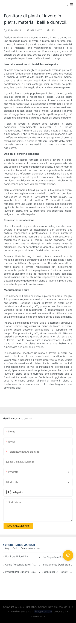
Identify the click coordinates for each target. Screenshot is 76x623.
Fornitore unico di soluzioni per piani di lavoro (18, 556)
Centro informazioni (30, 548)
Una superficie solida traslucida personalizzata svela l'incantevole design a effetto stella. (57, 557)
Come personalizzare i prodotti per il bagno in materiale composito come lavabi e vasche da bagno (21, 564)
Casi (15, 548)
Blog (6, 548)
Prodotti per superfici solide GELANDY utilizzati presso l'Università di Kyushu (21, 571)
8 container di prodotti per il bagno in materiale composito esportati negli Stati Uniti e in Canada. (57, 571)
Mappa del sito (43, 611)
